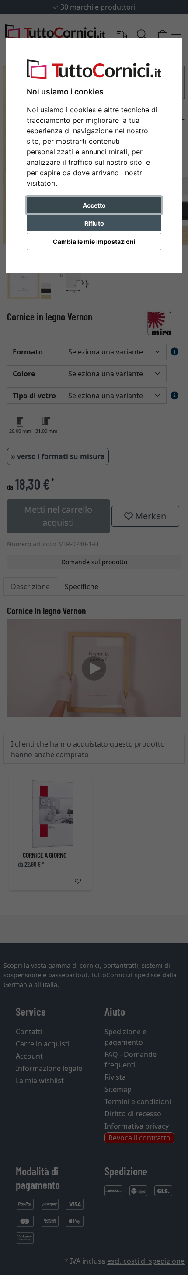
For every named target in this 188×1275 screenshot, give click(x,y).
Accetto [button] (94, 205)
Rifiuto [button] (94, 223)
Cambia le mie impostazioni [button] (94, 241)
